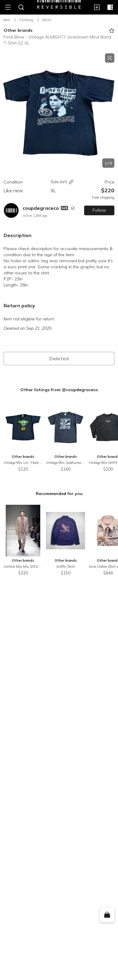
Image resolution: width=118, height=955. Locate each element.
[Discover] (110, 7)
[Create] (96, 7)
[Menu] (8, 7)
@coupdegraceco (80, 389)
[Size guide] (71, 182)
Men (6, 20)
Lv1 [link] (64, 208)
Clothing (26, 20)
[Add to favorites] (111, 30)
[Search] (21, 7)
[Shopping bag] (106, 915)
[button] (59, 110)
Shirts (46, 20)
